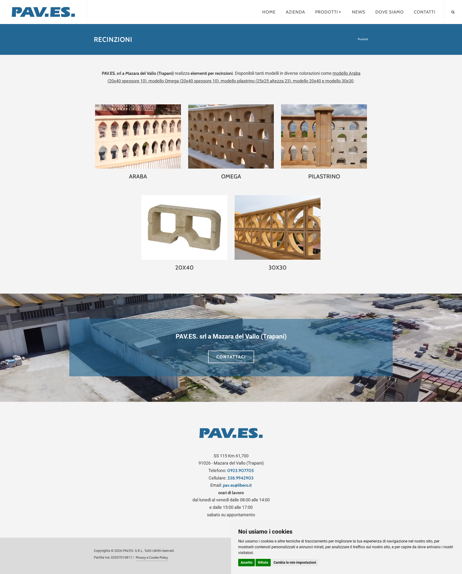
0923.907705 (240, 470)
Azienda (295, 12)
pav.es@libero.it (237, 485)
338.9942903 (240, 478)
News (358, 12)
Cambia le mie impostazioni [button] (295, 562)
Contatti (425, 12)
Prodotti (326, 12)
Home (269, 12)
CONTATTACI (231, 357)
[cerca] (453, 11)
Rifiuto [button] (263, 562)
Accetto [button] (246, 562)
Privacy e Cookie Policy (152, 557)
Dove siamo (389, 12)
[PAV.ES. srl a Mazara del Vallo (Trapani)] (43, 12)
